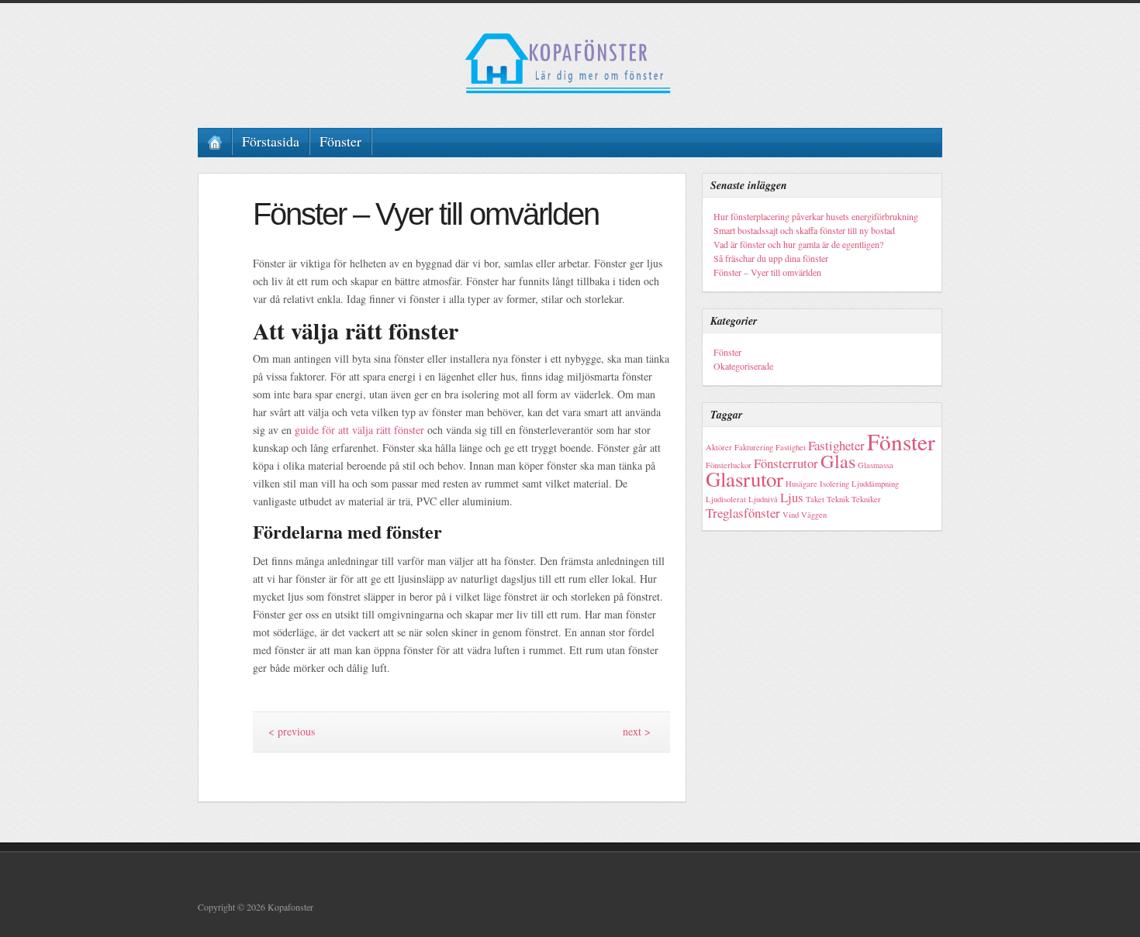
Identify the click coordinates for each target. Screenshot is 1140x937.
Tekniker (866, 499)
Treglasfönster (743, 513)
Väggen (814, 514)
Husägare (801, 483)
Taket (815, 499)
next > (637, 731)
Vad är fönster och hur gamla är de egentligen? (798, 244)
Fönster (340, 141)
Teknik (838, 499)
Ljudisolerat (726, 499)
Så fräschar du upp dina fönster (770, 258)
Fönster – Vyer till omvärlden (767, 272)
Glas (837, 461)
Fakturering (753, 447)
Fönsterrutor (786, 463)
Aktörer (719, 447)
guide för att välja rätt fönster (359, 429)
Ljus (791, 497)
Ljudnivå (763, 499)
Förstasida (270, 141)
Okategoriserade (743, 366)
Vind (790, 514)
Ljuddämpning (875, 483)
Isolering (834, 483)
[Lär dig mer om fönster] (570, 63)
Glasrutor (744, 479)
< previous (291, 731)
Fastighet (791, 447)
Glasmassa (875, 465)
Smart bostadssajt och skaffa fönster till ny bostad (804, 230)
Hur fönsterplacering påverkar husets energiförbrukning (815, 216)
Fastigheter (836, 445)
